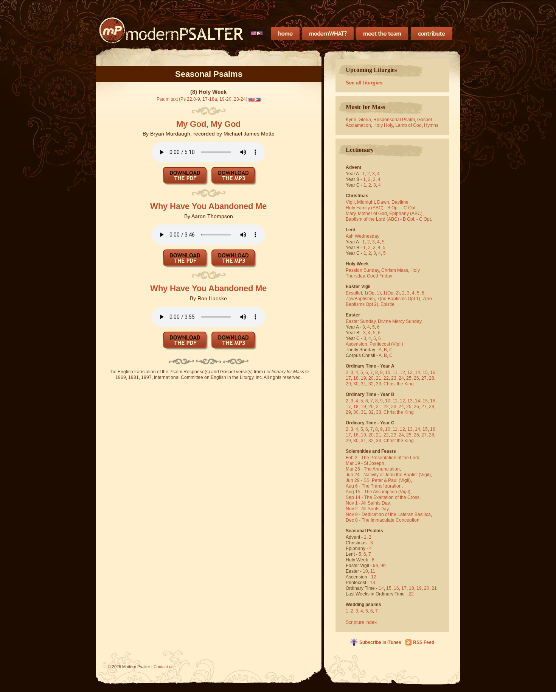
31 (363, 384)
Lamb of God (408, 125)
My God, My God (208, 124)
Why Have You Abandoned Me (208, 206)
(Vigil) (397, 344)
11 (395, 372)
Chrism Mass (394, 270)
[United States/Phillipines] (257, 33)
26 (416, 378)
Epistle (387, 304)
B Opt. (393, 207)
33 (378, 384)
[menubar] (257, 33)
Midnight (366, 202)
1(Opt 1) (372, 293)
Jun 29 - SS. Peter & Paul (372, 480)
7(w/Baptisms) (360, 298)
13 (410, 372)
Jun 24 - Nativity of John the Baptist (382, 474)
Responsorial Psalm (394, 119)
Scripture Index (361, 622)
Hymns (431, 125)
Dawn (383, 202)
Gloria (365, 119)
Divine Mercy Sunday (399, 321)
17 (348, 378)
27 (424, 378)
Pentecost (380, 344)
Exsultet (354, 293)
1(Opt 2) (391, 293)
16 (432, 372)
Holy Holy (383, 125)
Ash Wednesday (362, 236)
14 (417, 372)
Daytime (399, 202)
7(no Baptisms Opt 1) (398, 298)
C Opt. (410, 207)
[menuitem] (257, 33)
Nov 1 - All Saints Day (368, 503)
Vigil (350, 202)
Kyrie (351, 119)
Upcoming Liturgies (371, 70)
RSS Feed (423, 642)
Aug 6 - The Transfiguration (374, 486)
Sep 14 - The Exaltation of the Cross (382, 497)
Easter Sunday (361, 321)
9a (375, 565)
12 (402, 372)
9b (383, 565)
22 (386, 378)
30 (356, 384)
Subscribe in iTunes (380, 642)
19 (363, 378)
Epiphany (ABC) (405, 213)
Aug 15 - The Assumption (371, 491)
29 (348, 384)
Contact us (164, 666)
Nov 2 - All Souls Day (367, 508)
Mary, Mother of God (366, 213)
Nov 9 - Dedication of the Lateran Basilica (388, 514)
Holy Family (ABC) (365, 207)
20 (371, 378)
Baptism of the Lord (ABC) (372, 219)
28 (431, 378)
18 (356, 378)
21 (378, 378)
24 (401, 378)
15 (425, 372)
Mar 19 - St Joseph (365, 463)
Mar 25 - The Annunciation (373, 469)
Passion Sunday (362, 270)
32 (371, 384)
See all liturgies (364, 83)
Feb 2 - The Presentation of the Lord (382, 457)
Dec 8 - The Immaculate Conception (382, 520)
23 (393, 378)
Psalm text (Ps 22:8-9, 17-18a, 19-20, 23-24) (202, 99)
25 (409, 378)
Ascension (356, 344)
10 (387, 372)
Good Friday (379, 276)
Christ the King (399, 384)
